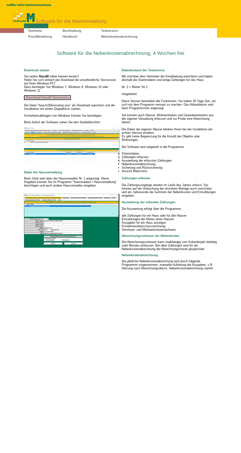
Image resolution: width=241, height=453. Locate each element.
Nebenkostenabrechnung (119, 36)
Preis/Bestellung (40, 36)
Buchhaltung (72, 30)
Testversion (109, 30)
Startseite (35, 30)
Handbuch (70, 36)
